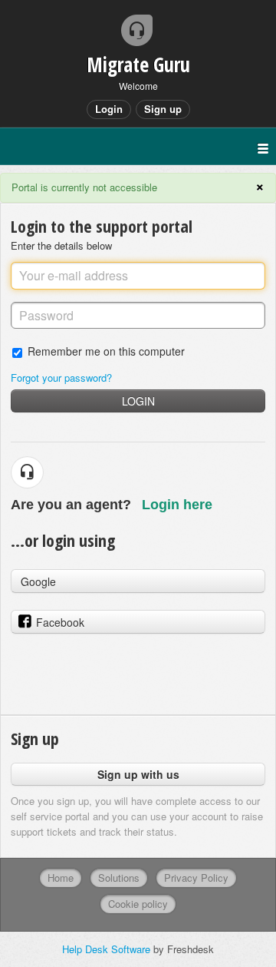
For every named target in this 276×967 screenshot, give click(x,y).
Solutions (119, 877)
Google (38, 581)
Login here (177, 504)
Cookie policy (138, 903)
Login (138, 401)
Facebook (60, 622)
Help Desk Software (107, 949)
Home (61, 877)
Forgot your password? (61, 377)
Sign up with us (138, 774)
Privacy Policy (196, 877)
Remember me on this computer (106, 350)
